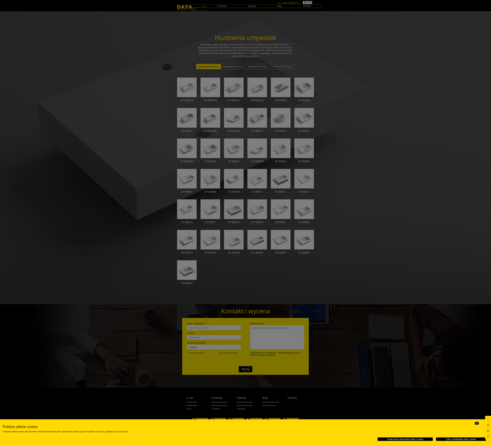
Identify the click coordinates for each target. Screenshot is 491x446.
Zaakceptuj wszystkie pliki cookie (405, 439)
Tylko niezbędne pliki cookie (461, 439)
